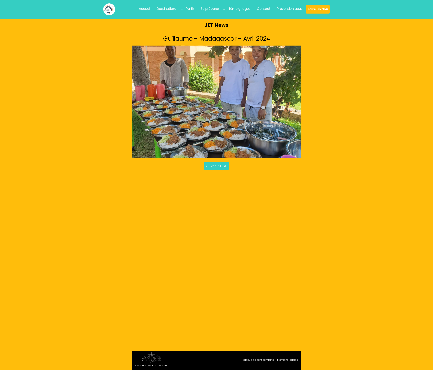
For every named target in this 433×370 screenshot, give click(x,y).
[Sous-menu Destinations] (182, 9)
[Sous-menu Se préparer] (224, 9)
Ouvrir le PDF (216, 166)
